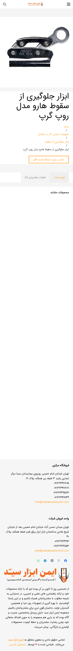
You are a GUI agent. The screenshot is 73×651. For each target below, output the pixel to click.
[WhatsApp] (38, 560)
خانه (66, 127)
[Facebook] (65, 560)
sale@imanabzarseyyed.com (52, 551)
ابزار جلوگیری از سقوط (57, 142)
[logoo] (35, 4)
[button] (4, 4)
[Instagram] (52, 560)
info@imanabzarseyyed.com (52, 502)
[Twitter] (58, 560)
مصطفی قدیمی (17, 644)
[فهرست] (68, 4)
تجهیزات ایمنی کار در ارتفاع (54, 134)
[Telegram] (45, 560)
